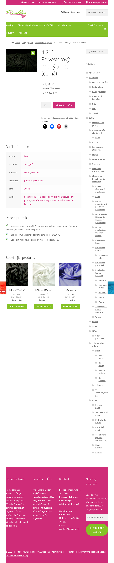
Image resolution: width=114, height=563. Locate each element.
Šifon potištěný (99, 337)
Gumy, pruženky (99, 91)
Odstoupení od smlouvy (17, 555)
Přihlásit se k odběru (97, 529)
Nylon (97, 350)
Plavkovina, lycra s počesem (100, 273)
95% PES (35, 172)
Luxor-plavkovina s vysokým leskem (100, 231)
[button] (33, 53)
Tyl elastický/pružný (101, 393)
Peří (94, 108)
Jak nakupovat (64, 25)
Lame (97, 137)
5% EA (27, 172)
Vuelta (101, 302)
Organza (96, 164)
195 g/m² (28, 164)
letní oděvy (42, 196)
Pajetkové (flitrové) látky (98, 170)
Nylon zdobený (102, 379)
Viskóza (98, 452)
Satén (94, 326)
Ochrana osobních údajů (93, 551)
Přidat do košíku (64, 105)
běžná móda (30, 196)
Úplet (30, 42)
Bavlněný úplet (99, 406)
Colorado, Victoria (103, 286)
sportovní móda (57, 200)
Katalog (9, 25)
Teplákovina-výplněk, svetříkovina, (101, 438)
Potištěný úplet (99, 428)
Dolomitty (103, 292)
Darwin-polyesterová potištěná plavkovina (101, 205)
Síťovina (99, 385)
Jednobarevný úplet (43, 42)
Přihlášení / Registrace (70, 12)
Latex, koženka (98, 159)
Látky (24, 42)
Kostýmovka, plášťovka (98, 148)
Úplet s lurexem (98, 446)
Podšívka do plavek (100, 421)
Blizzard (102, 280)
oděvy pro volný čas (57, 196)
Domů (17, 42)
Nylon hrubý (101, 356)
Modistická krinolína (97, 97)
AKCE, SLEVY (94, 73)
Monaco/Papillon (103, 256)
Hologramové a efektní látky (98, 131)
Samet (95, 321)
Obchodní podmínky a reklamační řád (35, 25)
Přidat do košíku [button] (17, 306)
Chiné (97, 196)
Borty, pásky (97, 87)
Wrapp (98, 317)
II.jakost (95, 142)
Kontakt (23, 32)
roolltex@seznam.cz (69, 528)
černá (26, 156)
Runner (102, 297)
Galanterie (93, 77)
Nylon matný (101, 364)
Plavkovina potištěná (100, 264)
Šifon (94, 331)
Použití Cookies (73, 551)
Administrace (58, 551)
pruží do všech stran (33, 180)
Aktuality (10, 32)
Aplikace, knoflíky (100, 82)
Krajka (95, 154)
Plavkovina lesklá (100, 241)
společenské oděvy (40, 200)
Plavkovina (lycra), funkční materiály (98, 179)
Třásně (95, 113)
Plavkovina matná (100, 249)
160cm (27, 188)
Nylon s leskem (102, 371)
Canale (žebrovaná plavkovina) (100, 189)
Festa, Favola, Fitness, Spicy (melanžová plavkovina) (101, 218)
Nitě (94, 104)
